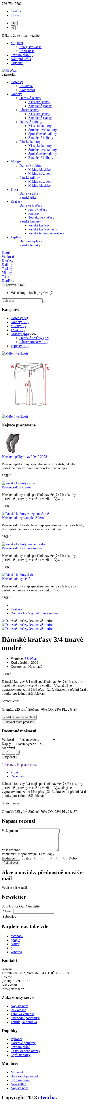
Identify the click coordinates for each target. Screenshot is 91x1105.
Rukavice (26, 86)
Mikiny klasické (39, 169)
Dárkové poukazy (23, 1043)
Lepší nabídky (20, 1055)
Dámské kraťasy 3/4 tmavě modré (34, 613)
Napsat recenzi (27, 765)
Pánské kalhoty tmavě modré (22, 548)
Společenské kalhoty (42, 134)
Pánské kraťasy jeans (43, 229)
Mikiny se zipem (39, 173)
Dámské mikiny (30, 165)
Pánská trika (27, 197)
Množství (8, 748)
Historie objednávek (25, 1076)
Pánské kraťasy (30, 221)
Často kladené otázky (25, 1051)
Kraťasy (16, 201)
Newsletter (18, 1084)
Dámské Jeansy (30, 98)
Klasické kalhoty (40, 126)
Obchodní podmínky (25, 1018)
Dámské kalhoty (30, 122)
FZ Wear (31, 658)
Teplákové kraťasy (41, 217)
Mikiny (16, 161)
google (15, 940)
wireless (16, 952)
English (16, 15)
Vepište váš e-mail (14, 887)
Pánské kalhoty (30, 142)
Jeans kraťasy (37, 209)
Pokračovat (11, 862)
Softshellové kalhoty (42, 130)
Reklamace (18, 1010)
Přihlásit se (26, 51)
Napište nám (19, 1006)
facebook (17, 936)
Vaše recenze (11, 850)
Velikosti (8, 739)
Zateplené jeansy (40, 106)
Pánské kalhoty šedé (16, 579)
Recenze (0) (19, 776)
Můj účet (17, 1072)
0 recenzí (8, 765)
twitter (15, 944)
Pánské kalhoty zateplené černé (23, 518)
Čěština (16, 11)
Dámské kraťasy (30, 205)
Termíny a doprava (24, 1022)
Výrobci (16, 1039)
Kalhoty (16, 94)
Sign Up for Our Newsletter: (22, 906)
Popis (14, 772)
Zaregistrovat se (30, 47)
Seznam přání (20, 1047)
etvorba (47, 1097)
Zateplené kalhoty (40, 138)
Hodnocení (9, 858)
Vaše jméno (10, 831)
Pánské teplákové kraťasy (46, 233)
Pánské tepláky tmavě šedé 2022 (24, 456)
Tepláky (16, 237)
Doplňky (17, 82)
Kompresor (27, 90)
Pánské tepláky (29, 245)
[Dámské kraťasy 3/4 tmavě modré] (27, 625)
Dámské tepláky (30, 241)
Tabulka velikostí (22, 1014)
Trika (14, 189)
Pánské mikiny (29, 177)
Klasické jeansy (39, 102)
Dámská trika (28, 193)
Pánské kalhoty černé (16, 487)
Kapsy (6, 744)
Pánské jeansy (29, 110)
